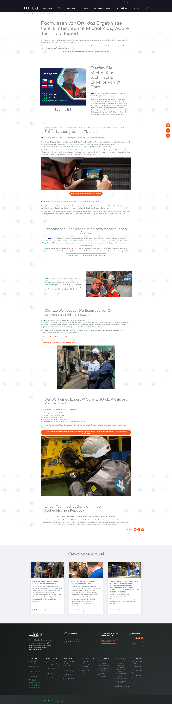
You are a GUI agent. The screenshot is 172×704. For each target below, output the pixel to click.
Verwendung (51, 673)
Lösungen (47, 8)
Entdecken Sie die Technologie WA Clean (56, 337)
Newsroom (116, 2)
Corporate (138, 675)
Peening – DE (34, 674)
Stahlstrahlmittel (69, 661)
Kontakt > (138, 644)
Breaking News (137, 661)
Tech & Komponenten (121, 8)
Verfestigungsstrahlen (104, 668)
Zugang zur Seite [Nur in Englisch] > (108, 640)
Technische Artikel (138, 673)
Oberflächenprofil (103, 670)
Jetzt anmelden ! (71, 641)
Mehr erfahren (39, 610)
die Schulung (72, 249)
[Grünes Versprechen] (168, 130)
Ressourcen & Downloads (103, 2)
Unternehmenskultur (34, 661)
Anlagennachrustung (86, 673)
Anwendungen (51, 658)
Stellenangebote (126, 2)
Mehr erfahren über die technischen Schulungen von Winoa (86, 255)
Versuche (86, 666)
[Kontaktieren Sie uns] (168, 125)
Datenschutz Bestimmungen (124, 698)
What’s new (137, 664)
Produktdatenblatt (120, 678)
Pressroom (138, 666)
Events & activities (138, 678)
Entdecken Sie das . (86, 51)
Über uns (59, 8)
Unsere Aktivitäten (34, 666)
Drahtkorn (69, 668)
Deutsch (145, 2)
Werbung (120, 663)
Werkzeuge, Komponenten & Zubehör (103, 675)
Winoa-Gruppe (34, 664)
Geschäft (137, 2)
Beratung (86, 661)
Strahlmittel (72, 8)
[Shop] (168, 136)
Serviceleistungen (102, 8)
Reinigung (51, 668)
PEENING (86, 8)
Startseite (26, 14)
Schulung (86, 664)
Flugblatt (120, 676)
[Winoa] (31, 8)
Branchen (34, 676)
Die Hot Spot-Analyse (48, 150)
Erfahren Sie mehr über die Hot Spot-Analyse (86, 193)
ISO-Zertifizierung (120, 673)
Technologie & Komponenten (103, 659)
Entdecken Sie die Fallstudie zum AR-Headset (58, 342)
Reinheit (103, 663)
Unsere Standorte (34, 671)
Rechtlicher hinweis (139, 698)
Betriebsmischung (103, 665)
